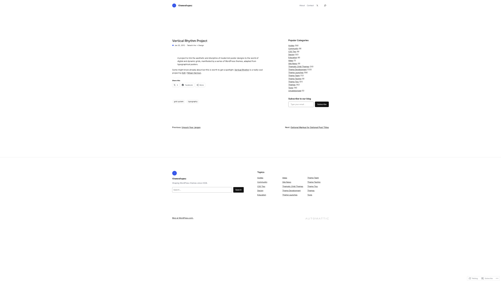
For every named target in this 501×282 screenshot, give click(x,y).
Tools (290, 88)
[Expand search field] (325, 5)
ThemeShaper (185, 5)
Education (292, 57)
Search (238, 190)
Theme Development (297, 69)
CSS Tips (292, 51)
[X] (317, 5)
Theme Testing (294, 79)
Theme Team (294, 75)
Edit (184, 73)
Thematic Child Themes (298, 66)
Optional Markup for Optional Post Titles (310, 127)
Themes (292, 85)
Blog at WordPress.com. (182, 218)
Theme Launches (295, 72)
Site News (292, 63)
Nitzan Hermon (194, 73)
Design (201, 45)
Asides (291, 45)
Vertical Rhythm (241, 70)
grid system (178, 101)
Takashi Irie (191, 45)
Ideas (290, 60)
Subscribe (321, 104)
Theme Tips (293, 82)
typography (192, 101)
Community (293, 48)
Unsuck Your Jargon (191, 127)
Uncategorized (294, 91)
